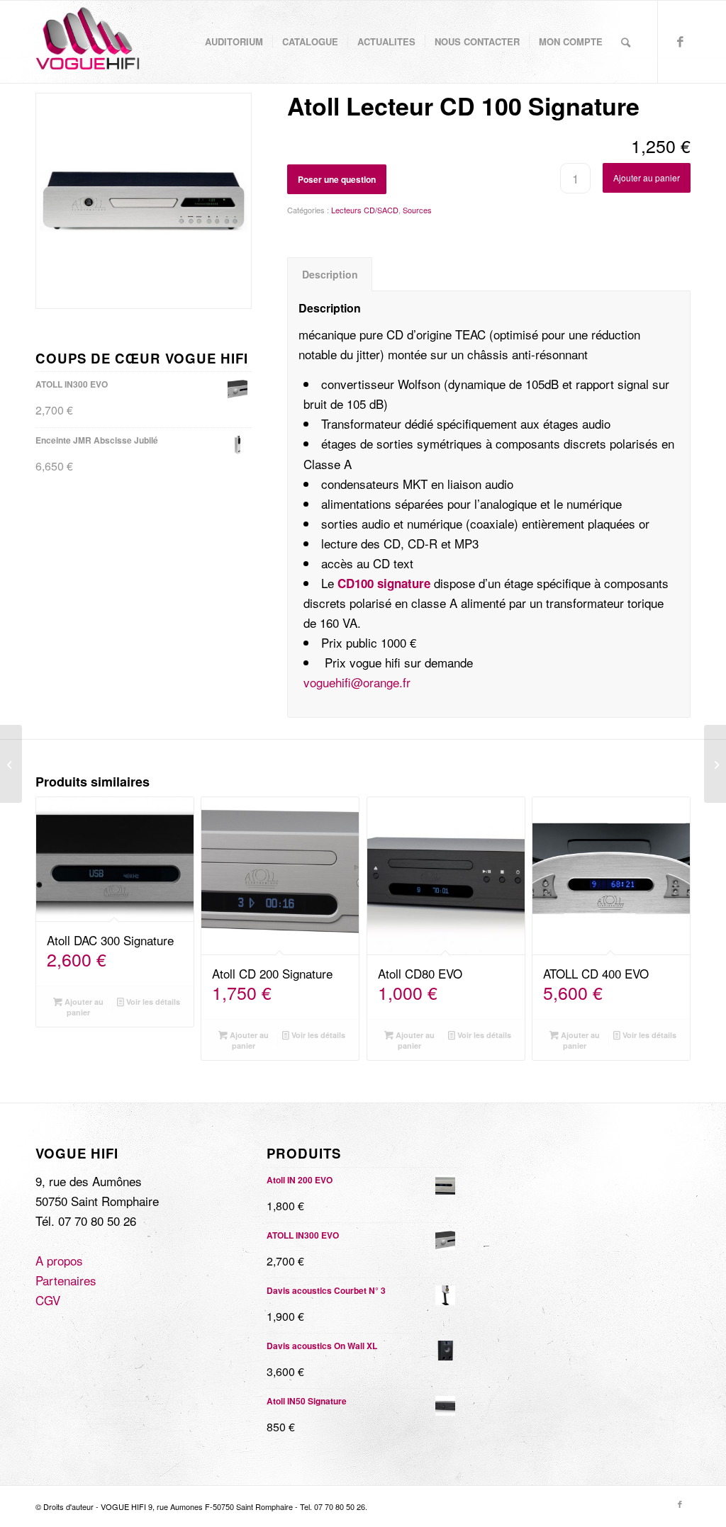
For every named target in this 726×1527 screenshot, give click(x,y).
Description (330, 274)
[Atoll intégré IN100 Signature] (11, 764)
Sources (417, 209)
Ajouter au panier (646, 177)
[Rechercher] (626, 42)
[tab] (329, 274)
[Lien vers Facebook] (680, 41)
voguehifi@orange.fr (357, 682)
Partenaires (65, 1280)
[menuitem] (234, 42)
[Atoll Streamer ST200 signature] (715, 764)
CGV (47, 1300)
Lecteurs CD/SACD (364, 209)
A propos (59, 1260)
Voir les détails (152, 1001)
